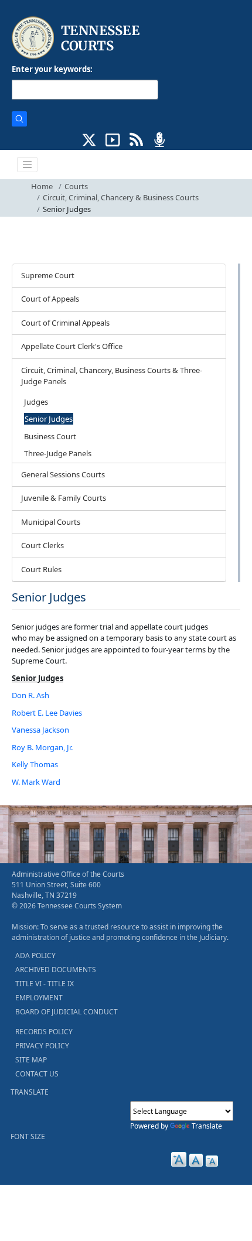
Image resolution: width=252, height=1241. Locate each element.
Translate (207, 1126)
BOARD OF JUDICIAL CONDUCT (66, 1012)
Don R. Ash (30, 695)
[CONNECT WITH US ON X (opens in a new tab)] (89, 139)
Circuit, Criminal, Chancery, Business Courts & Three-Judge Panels (111, 376)
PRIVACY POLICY (42, 1046)
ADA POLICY (35, 955)
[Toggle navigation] (27, 164)
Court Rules (41, 569)
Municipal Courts (50, 522)
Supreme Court (47, 275)
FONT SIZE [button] (28, 1136)
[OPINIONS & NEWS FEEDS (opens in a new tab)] (136, 139)
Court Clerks (42, 545)
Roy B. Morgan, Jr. (42, 747)
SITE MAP (31, 1060)
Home (42, 186)
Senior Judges (49, 418)
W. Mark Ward (36, 782)
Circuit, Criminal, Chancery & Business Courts (121, 197)
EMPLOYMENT (39, 998)
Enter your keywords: (52, 69)
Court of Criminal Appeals (65, 322)
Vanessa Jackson (40, 729)
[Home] (77, 37)
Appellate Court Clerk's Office (71, 346)
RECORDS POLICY (44, 1032)
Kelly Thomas (35, 764)
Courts (76, 186)
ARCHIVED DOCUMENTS (55, 970)
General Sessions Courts (63, 474)
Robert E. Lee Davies (47, 712)
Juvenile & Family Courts (63, 498)
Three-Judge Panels (57, 453)
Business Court (50, 436)
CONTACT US (37, 1074)
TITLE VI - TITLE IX (44, 984)
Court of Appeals (50, 298)
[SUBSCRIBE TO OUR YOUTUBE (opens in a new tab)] (112, 139)
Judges (36, 401)
